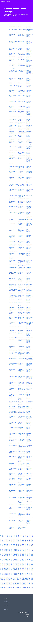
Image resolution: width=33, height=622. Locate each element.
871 (2, 570)
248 (15, 544)
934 (7, 573)
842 (4, 569)
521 (20, 555)
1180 (18, 583)
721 (2, 564)
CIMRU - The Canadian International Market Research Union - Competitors (29, 50)
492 (22, 554)
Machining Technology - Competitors (28, 76)
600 (0, 559)
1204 (8, 584)
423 (6, 551)
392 (4, 550)
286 (29, 545)
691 (2, 563)
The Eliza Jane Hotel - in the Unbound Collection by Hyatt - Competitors (13, 251)
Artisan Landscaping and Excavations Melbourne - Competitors (21, 261)
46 (29, 535)
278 (15, 545)
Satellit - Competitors (29, 473)
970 (18, 574)
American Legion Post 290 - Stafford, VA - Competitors (29, 216)
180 (0, 541)
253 (23, 544)
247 (13, 544)
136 (29, 539)
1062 (22, 578)
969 (16, 574)
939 (16, 573)
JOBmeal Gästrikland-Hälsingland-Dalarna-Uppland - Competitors (13, 258)
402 (22, 550)
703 (23, 563)
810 (0, 568)
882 (22, 570)
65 (9, 536)
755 (9, 565)
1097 (31, 579)
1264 (8, 587)
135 (27, 539)
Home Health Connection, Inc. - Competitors (28, 431)
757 (13, 565)
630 (0, 560)
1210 (18, 584)
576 (11, 558)
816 (11, 568)
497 (31, 554)
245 (9, 544)
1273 (24, 587)
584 (25, 558)
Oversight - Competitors (12, 456)
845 (9, 569)
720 (0, 564)
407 (31, 550)
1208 (15, 584)
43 (23, 535)
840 (0, 569)
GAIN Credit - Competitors (12, 358)
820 (18, 568)
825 (27, 568)
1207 (13, 584)
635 (9, 560)
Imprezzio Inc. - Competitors (13, 195)
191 (20, 541)
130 (18, 539)
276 (11, 545)
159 (16, 540)
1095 (27, 579)
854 (25, 569)
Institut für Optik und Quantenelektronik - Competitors (12, 236)
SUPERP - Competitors (12, 65)
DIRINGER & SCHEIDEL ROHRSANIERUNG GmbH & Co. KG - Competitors (29, 113)
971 (20, 574)
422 (4, 551)
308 (15, 546)
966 (11, 574)
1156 (29, 582)
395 (9, 550)
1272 (22, 587)
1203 (6, 584)
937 (13, 573)
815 (9, 568)
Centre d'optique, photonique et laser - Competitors (21, 230)
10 (18, 534)
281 (20, 545)
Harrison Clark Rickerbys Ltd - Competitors (28, 505)
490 (18, 554)
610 (18, 559)
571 (2, 558)
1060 (19, 578)
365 (9, 549)
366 (11, 549)
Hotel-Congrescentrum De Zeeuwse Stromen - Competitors (12, 395)
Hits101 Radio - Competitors (13, 267)
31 (2, 535)
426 (11, 551)
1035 (27, 577)
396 (11, 550)
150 (0, 540)
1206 (11, 584)
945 (27, 573)
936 (11, 573)
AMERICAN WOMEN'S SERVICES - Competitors (29, 190)
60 (0, 536)
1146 (11, 582)
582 (22, 558)
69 (16, 536)
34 (7, 535)
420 (0, 551)
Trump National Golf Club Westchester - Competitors (21, 457)
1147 (13, 582)
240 (0, 544)
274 (7, 545)
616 (29, 559)
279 (16, 545)
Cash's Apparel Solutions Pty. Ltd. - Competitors (29, 417)
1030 (19, 577)
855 (27, 569)
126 (11, 539)
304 (7, 546)
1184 (26, 583)
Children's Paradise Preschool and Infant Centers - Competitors (13, 392)
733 (23, 564)
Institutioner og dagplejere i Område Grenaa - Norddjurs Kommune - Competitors (29, 159)
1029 (17, 577)
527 (31, 555)
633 (6, 560)
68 (14, 536)
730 (18, 564)
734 (25, 564)
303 (6, 546)
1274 (25, 587)
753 (6, 565)
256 (29, 544)
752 (4, 565)
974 (25, 574)
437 (31, 551)
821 (20, 568)
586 (29, 558)
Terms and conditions (7, 606)
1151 (20, 582)
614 (25, 559)
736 (29, 564)
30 (0, 535)
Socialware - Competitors (21, 155)
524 (25, 555)
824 (25, 568)
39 (16, 535)
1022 (4, 577)
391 (2, 550)
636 (11, 560)
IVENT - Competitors (29, 195)
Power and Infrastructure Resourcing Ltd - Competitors (21, 196)
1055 (10, 578)
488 (15, 554)
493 (23, 554)
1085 (10, 579)
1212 (22, 584)
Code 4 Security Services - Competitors (28, 213)
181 (2, 541)
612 (22, 559)
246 (11, 544)
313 (23, 546)
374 (25, 549)
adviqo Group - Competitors (13, 101)
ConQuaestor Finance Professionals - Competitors (21, 398)
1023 (6, 577)
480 (0, 554)
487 (13, 554)
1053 (6, 578)
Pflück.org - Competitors (21, 144)
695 (9, 563)
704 (25, 563)
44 (25, 535)
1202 (4, 584)
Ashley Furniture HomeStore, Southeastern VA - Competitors (22, 175)
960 (0, 574)
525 (27, 555)
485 (9, 554)
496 (29, 554)
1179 (17, 583)
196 (29, 541)
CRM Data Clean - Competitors (13, 337)
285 (27, 545)
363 (6, 549)
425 (9, 551)
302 (4, 546)
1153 (24, 582)
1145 (9, 582)
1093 (24, 579)
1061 (20, 578)
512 (4, 555)
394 (7, 550)
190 (18, 541)
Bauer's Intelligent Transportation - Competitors (28, 207)
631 (2, 560)
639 (16, 560)
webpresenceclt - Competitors (13, 206)
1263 (6, 587)
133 (23, 539)
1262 (4, 587)
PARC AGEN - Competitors (22, 394)
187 (13, 541)
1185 (27, 583)
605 (9, 559)
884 (25, 570)
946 (29, 573)
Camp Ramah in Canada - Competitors (28, 434)
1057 (13, 578)
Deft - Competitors (21, 346)
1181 (20, 583)
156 (11, 540)
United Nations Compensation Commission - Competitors (22, 264)
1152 (22, 582)
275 (9, 545)
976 (29, 574)
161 (20, 540)
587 (31, 558)
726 (11, 564)
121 (2, 539)
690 (0, 563)
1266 (11, 587)
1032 (22, 577)
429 (16, 551)
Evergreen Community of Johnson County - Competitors (21, 46)
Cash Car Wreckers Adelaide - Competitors (29, 39)
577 (13, 558)
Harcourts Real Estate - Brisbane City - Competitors (29, 147)
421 (2, 551)
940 (18, 573)
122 (4, 539)
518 (15, 555)
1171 (2, 583)
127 (13, 539)
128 (14, 539)
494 (25, 554)
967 (13, 574)
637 (13, 560)
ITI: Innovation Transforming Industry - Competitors (21, 514)
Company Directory (6, 602)
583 (23, 558)
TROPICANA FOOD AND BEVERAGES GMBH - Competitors (21, 353)
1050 (1, 578)
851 (20, 569)
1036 (29, 577)
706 (29, 563)
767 (31, 565)
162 (22, 540)
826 (29, 568)
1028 (15, 577)
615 (27, 559)
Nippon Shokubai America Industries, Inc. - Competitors (22, 460)
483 (6, 554)
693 (6, 563)
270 (0, 545)
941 (20, 573)
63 (5, 536)
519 (16, 555)
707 (31, 563)
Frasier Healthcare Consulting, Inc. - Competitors (29, 251)
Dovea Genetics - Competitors (13, 459)
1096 (29, 579)
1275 (27, 587)
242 (4, 544)
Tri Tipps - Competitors (21, 59)
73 (23, 536)
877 (13, 570)
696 (11, 563)
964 (7, 574)
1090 (19, 579)
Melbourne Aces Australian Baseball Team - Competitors (22, 220)
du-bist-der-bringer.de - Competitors (28, 327)
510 (0, 555)
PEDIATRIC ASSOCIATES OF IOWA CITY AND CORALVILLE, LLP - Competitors (13, 296)
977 (31, 574)
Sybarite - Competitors (12, 198)
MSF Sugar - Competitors (21, 101)
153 (6, 540)
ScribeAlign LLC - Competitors (13, 85)
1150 (18, 582)
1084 (8, 579)
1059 (17, 578)
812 (4, 568)
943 (23, 573)
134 (25, 539)
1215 (27, 584)
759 (16, 565)
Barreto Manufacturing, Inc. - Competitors (29, 60)
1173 (6, 583)
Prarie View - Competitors (12, 119)
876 (11, 570)
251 (20, 544)
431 (20, 551)
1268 (15, 587)
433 (23, 551)
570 (0, 558)
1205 (9, 584)
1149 (17, 582)
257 (31, 544)
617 (31, 559)
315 (27, 546)
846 (11, 569)
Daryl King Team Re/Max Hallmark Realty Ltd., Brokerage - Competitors (21, 99)
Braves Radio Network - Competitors (28, 254)
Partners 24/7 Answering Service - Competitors (29, 42)
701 (20, 563)
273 (6, 545)
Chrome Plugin (6, 601)
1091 (20, 579)
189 (16, 541)
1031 (20, 577)
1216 (29, 584)
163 (23, 540)
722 (4, 564)
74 (25, 536)
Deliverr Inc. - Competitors (22, 358)
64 (7, 536)
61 (2, 536)
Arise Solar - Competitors (21, 95)
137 (31, 539)
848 (15, 569)
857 (31, 569)
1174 (8, 583)
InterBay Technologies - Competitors (28, 299)
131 (20, 539)
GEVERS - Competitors (21, 150)
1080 (1, 579)
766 (29, 565)
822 (22, 568)
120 (0, 539)
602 (4, 559)
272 (4, 545)
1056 (11, 578)
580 (18, 558)
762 (22, 565)
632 (4, 560)
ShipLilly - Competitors (21, 504)
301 (2, 546)
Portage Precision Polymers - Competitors (28, 230)
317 (31, 546)
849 (16, 569)
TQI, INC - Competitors (21, 65)
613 (23, 559)
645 (27, 560)
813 (6, 568)
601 (2, 559)
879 (16, 570)
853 (23, 569)
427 (13, 551)
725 (9, 564)
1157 (31, 582)
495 (27, 554)
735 (27, 564)
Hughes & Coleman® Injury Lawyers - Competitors (29, 498)
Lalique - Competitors (12, 339)
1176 (11, 583)
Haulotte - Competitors (12, 152)
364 (7, 549)
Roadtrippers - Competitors (13, 376)
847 (13, 569)
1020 (1, 577)
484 (7, 554)
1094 (26, 579)
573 (6, 558)
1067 (31, 578)
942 (22, 573)
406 (29, 550)
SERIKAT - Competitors (21, 41)
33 (5, 535)
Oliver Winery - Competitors (13, 465)
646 (29, 560)
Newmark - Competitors (12, 111)
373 (23, 549)
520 (18, 555)
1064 (26, 578)
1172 (4, 583)
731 (20, 564)
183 (6, 541)
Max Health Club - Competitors (13, 166)
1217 (31, 584)
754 (7, 565)
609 (16, 559)
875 (9, 570)
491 (20, 554)
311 (20, 546)
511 (2, 555)
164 (25, 540)
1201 (2, 584)
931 (2, 573)
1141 (2, 582)
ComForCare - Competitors (12, 146)
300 (0, 546)
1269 (17, 587)
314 (25, 546)
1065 (27, 578)
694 (7, 563)
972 (22, 574)
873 (6, 570)
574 (7, 558)
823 (23, 568)
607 (13, 559)
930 (0, 573)
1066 (29, 578)
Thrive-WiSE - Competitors (12, 212)
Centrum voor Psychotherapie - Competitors (28, 164)
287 (31, 545)
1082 (4, 579)
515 (9, 555)
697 (13, 563)
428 (15, 551)
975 (27, 574)
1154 (26, 582)
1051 (2, 578)
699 (16, 563)
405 (27, 550)
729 (16, 564)
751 (2, 565)
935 (9, 573)
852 (22, 569)
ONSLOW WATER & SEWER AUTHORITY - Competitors (29, 224)
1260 (1, 587)
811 (2, 568)
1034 (26, 577)
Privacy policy (6, 609)
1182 (22, 583)
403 (23, 550)
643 (23, 560)
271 (2, 545)
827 (31, 568)
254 (25, 544)
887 (31, 570)
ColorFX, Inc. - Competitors (13, 280)
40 (18, 535)
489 (16, 554)
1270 (18, 587)
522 (22, 555)
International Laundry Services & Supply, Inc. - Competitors (29, 377)
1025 (9, 577)
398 (15, 550)
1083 (6, 579)
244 (7, 544)
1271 (20, 587)
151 (2, 540)
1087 (13, 579)
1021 (2, 577)
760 (18, 565)
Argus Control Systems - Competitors (28, 120)
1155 (27, 582)
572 (4, 558)
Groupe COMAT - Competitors (13, 122)
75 (27, 536)
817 (13, 568)
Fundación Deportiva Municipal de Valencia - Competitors (29, 386)
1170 (1, 583)
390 (0, 550)
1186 (29, 583)
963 (6, 574)
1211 (20, 584)
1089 (17, 579)
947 (31, 573)
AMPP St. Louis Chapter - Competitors (28, 57)
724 (7, 564)
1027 (13, 577)
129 (16, 539)
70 (18, 536)
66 (11, 536)
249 (16, 544)
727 (13, 564)
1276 (29, 587)
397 (13, 550)
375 (27, 549)
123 (5, 539)
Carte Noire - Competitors (22, 106)
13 (23, 534)
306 (11, 546)
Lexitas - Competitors (12, 223)
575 (9, 558)
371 (20, 549)
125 (9, 539)
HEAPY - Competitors (29, 403)
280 (18, 545)
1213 (24, 584)
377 (31, 549)
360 (0, 549)
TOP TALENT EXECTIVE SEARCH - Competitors (29, 290)
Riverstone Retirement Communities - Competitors (21, 501)
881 (20, 570)
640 (18, 560)
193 (23, 541)
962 (4, 574)
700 (18, 563)
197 (31, 541)
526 (29, 555)
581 (20, 558)
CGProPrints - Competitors (12, 144)
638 (15, 560)
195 (27, 541)
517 (13, 555)
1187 (31, 583)
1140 (1, 582)
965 (9, 574)
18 (32, 534)
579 (16, 558)
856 (29, 569)
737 (31, 564)
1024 (8, 577)
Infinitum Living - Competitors (13, 302)
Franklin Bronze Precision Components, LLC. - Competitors (21, 482)
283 (23, 545)
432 (22, 551)
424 (7, 551)
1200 (1, 584)
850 (18, 569)
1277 (31, 587)
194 (25, 541)
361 (2, 549)
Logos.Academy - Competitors (13, 500)
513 (6, 555)
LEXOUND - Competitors (21, 451)
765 (27, 565)
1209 (17, 584)
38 (14, 535)
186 (11, 541)
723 (6, 564)
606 (11, 559)
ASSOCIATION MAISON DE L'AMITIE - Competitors (29, 296)
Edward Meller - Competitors (13, 29)
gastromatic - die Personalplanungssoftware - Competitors (22, 446)
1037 (31, 577)
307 (13, 546)
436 (29, 551)
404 (25, 550)
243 (6, 544)
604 (7, 559)
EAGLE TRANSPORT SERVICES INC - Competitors (29, 370)
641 (20, 560)
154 (7, 540)
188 (15, 541)
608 (15, 559)
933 (6, 573)
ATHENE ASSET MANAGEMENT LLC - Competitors (29, 276)
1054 (8, 578)
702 (22, 563)
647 (31, 560)
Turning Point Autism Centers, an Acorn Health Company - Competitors (13, 374)
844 (7, 569)
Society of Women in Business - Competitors (29, 261)
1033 (24, 577)
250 (18, 544)
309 (16, 546)
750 (0, 565)
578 (15, 558)
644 (25, 560)
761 (20, 565)
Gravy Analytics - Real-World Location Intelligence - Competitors (13, 245)
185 (9, 541)
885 (27, 570)
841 (2, 569)
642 (22, 560)
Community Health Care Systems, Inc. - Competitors (21, 290)
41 (20, 535)
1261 (2, 587)
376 (29, 549)
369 (16, 549)
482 (4, 554)
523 (23, 555)
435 (27, 551)
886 (29, 570)
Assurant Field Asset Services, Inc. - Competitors (29, 126)
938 (15, 573)
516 (11, 555)
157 (13, 540)
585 (27, 558)
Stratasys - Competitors (12, 513)
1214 (25, 584)
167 (31, 540)
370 (18, 549)
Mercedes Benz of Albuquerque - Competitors (29, 508)
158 (15, 540)
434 (25, 551)
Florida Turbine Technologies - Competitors (28, 139)
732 (22, 564)
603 (6, 559)
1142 (4, 582)
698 (15, 563)
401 (20, 550)
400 (18, 550)
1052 (4, 578)
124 (7, 539)
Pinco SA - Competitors (12, 406)
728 (15, 564)
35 (9, 535)
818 (15, 568)
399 (16, 550)
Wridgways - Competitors (22, 29)
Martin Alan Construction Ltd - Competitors (29, 281)
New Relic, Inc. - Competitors (13, 150)
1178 (15, 583)
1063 (24, 578)
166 (29, 540)
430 (18, 551)
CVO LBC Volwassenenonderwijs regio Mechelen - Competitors (13, 350)
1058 (15, 578)
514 (7, 555)
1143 (6, 582)
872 (4, 570)
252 (22, 544)
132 (22, 539)
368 (15, 549)
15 (27, 534)
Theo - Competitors (11, 504)
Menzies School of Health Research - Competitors (29, 364)
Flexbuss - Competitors (12, 520)
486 (11, 554)
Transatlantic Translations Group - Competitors (29, 440)
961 (2, 574)
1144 (8, 582)
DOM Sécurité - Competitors (13, 445)
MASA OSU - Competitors (22, 507)
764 (25, 565)
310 (18, 546)
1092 (22, 579)
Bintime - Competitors (12, 56)
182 (4, 541)
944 (25, 573)
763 (23, 565)
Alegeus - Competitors (12, 241)
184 (7, 541)
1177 (13, 583)
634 (7, 560)
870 (0, 570)
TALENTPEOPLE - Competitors (13, 427)
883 (23, 570)
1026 (11, 577)
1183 (24, 583)
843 (6, 569)
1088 (15, 579)
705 (27, 563)
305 (9, 546)
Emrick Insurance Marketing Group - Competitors (21, 370)
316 (29, 546)
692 (4, 563)
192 (22, 541)
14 (25, 534)
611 (20, 559)
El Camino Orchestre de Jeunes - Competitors (29, 392)
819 (16, 568)
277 (13, 545)
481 (2, 554)
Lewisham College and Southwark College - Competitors (21, 518)
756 (11, 565)
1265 (9, 587)
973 (23, 574)
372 (22, 549)
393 (6, 550)
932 (4, 573)
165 (27, 540)
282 (22, 545)
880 (18, 570)
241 (2, 544)
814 (7, 568)
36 (11, 535)
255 (27, 544)
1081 (2, 579)
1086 (11, 579)
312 (22, 546)
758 (15, 565)
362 (4, 549)
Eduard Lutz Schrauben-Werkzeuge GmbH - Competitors (12, 139)
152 (4, 540)
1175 (9, 583)
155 (9, 540)
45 (27, 535)
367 (13, 549)
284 (25, 545)
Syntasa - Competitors (12, 278)
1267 (13, 587)
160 (18, 540)
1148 (15, 582)
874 (7, 570)
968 (15, 574)
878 (15, 570)
